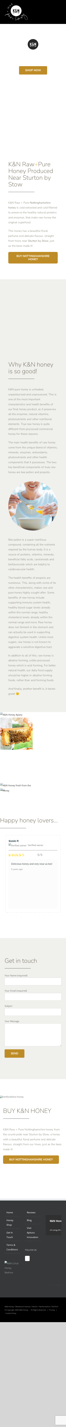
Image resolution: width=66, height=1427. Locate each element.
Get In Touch (9, 1235)
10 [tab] (49, 912)
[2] (4, 790)
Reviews (31, 1212)
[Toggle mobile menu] (60, 7)
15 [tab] (26, 917)
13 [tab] (16, 917)
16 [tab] (30, 917)
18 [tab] (39, 917)
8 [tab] (39, 912)
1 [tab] (7, 912)
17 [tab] (35, 917)
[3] (16, 785)
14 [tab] (21, 917)
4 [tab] (21, 912)
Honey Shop (9, 1222)
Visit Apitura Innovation (32, 1232)
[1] (16, 719)
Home (9, 1212)
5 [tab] (26, 912)
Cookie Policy (11, 1313)
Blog (29, 1220)
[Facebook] (27, 1258)
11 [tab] (53, 912)
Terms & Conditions (12, 1247)
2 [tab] (12, 912)
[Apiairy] (11, 714)
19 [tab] (44, 917)
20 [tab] (49, 917)
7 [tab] (35, 912)
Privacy (52, 1310)
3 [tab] (16, 912)
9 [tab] (44, 912)
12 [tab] (58, 912)
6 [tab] (30, 912)
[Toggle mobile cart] (54, 7)
